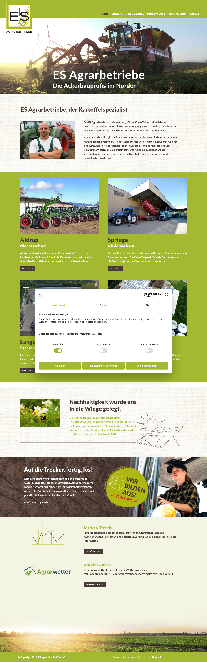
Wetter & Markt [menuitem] (177, 13)
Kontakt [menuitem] (194, 13)
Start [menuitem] (105, 13)
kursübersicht (93, 551)
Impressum (129, 656)
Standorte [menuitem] (117, 13)
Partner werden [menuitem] (156, 13)
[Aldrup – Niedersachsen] (59, 204)
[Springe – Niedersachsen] (147, 204)
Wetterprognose (95, 584)
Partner (117, 656)
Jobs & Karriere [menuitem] (135, 13)
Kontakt (156, 656)
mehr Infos (27, 269)
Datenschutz (143, 656)
